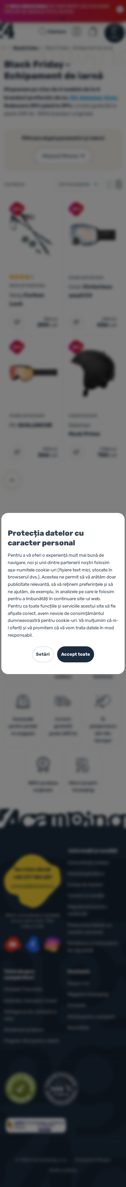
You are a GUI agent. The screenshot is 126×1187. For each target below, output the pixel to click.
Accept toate (75, 654)
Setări (43, 654)
